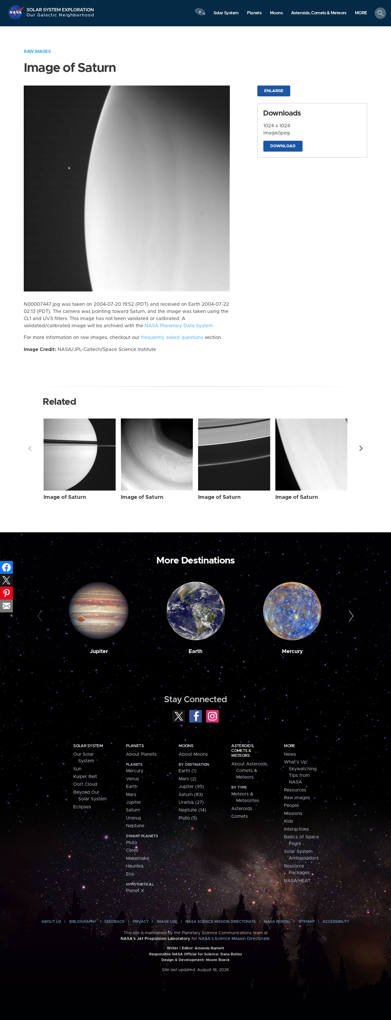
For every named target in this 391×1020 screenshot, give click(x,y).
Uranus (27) (191, 802)
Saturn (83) (191, 794)
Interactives (296, 829)
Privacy (141, 922)
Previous (29, 448)
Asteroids (241, 808)
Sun (77, 769)
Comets (239, 816)
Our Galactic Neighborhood (60, 16)
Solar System (88, 746)
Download (283, 146)
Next (361, 448)
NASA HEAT (297, 880)
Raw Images (37, 51)
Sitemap (307, 922)
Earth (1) (188, 771)
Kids (288, 821)
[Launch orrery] (200, 14)
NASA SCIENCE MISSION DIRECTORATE (220, 922)
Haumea (134, 866)
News (290, 754)
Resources (295, 790)
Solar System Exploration (60, 8)
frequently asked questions (172, 337)
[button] (361, 13)
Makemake (137, 858)
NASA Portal (277, 922)
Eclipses (82, 807)
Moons (186, 746)
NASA (16, 12)
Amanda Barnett (209, 948)
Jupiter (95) (191, 786)
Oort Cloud (85, 784)
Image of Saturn (65, 497)
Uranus (133, 818)
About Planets (141, 754)
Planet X (135, 890)
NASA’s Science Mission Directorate (234, 939)
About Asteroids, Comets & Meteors (249, 771)
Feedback (114, 922)
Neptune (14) (192, 810)
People (291, 805)
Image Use (167, 922)
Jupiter (99, 651)
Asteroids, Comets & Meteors (242, 751)
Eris (130, 874)
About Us (51, 922)
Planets (135, 746)
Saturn (133, 810)
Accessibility (336, 922)
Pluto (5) (188, 818)
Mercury (292, 651)
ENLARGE (273, 91)
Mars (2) (187, 779)
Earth (195, 651)
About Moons (193, 754)
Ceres (132, 850)
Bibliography (82, 922)
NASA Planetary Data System (179, 326)
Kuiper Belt (85, 776)
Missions (293, 813)
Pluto (131, 842)
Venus (132, 779)
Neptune (135, 825)
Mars (131, 794)
